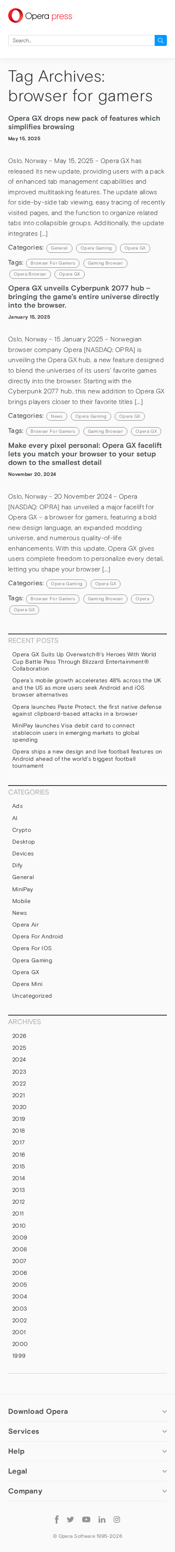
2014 (18, 1178)
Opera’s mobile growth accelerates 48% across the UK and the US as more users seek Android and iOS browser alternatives (86, 687)
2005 (19, 1284)
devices (23, 853)
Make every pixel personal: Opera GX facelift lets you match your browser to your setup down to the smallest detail (85, 454)
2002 (19, 1320)
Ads (17, 806)
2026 (19, 1036)
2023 (19, 1071)
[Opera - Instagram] (116, 1519)
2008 (19, 1249)
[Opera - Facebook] (57, 1518)
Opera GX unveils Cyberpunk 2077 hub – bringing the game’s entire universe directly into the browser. (83, 296)
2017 (18, 1142)
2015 (18, 1166)
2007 (19, 1261)
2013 (18, 1190)
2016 (18, 1154)
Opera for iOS (32, 948)
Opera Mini (27, 984)
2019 (18, 1119)
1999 (19, 1355)
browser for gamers (53, 262)
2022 (19, 1083)
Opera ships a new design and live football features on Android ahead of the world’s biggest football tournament (87, 758)
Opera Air (25, 924)
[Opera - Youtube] (86, 1519)
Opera (142, 598)
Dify (17, 865)
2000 (20, 1344)
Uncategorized (32, 995)
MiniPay (22, 889)
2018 (18, 1130)
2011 (18, 1213)
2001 (19, 1332)
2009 (19, 1237)
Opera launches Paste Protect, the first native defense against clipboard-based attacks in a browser (87, 710)
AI (15, 818)
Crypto (21, 830)
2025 (19, 1047)
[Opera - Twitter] (70, 1519)
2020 (19, 1107)
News (56, 416)
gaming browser (105, 262)
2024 (19, 1059)
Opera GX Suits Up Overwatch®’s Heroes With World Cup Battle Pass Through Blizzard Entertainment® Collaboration (84, 661)
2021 (18, 1095)
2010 (19, 1225)
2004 (19, 1296)
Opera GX (135, 247)
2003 (19, 1308)
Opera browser (30, 273)
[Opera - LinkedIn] (101, 1519)
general (59, 247)
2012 (18, 1201)
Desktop (23, 841)
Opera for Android (37, 936)
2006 (19, 1273)
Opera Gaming (96, 247)
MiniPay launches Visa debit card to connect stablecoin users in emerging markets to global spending (76, 732)
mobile (21, 901)
